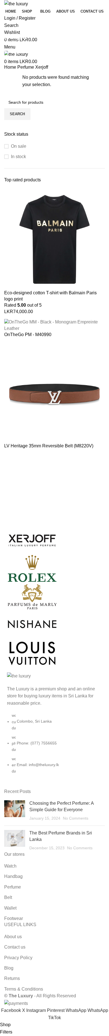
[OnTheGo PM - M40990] (54, 325)
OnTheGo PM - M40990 (27, 334)
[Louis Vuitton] (54, 596)
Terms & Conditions (23, 989)
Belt (8, 897)
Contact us (14, 947)
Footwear (13, 918)
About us (13, 936)
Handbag (13, 876)
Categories (17, 51)
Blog (8, 968)
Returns (12, 978)
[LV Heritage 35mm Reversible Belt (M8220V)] (54, 392)
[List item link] (54, 746)
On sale (18, 146)
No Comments (75, 818)
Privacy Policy (18, 957)
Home (10, 67)
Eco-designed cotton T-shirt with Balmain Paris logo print (50, 295)
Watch (10, 866)
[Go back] (11, 24)
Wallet (10, 908)
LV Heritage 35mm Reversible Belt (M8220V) (48, 445)
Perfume (26, 67)
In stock (18, 156)
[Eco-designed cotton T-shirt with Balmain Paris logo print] (54, 239)
